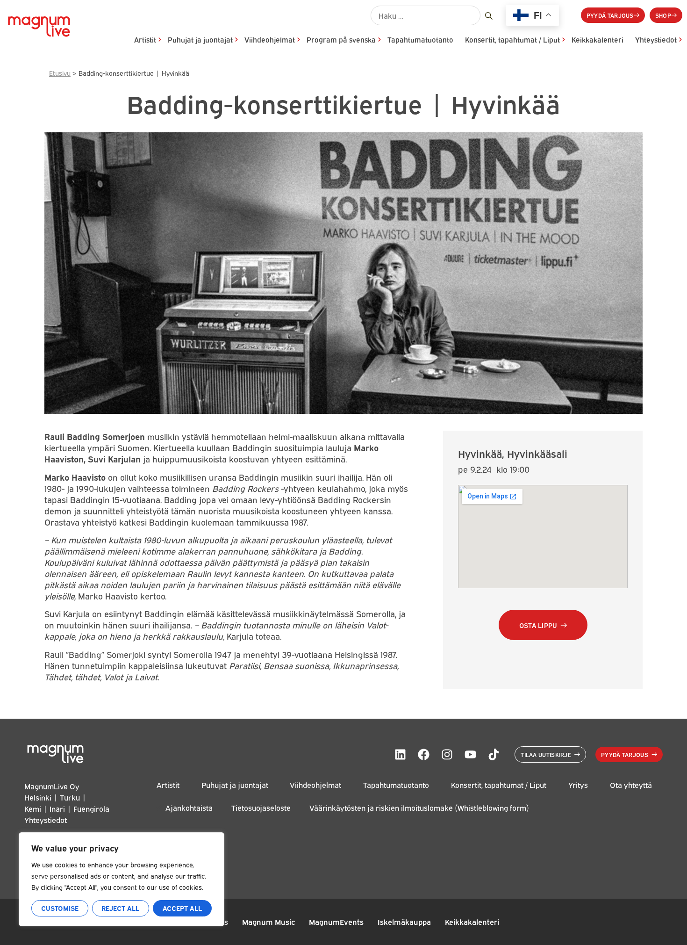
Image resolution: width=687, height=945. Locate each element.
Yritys (578, 784)
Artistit (145, 39)
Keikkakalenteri (597, 39)
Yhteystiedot (656, 39)
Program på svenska (341, 39)
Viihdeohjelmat (269, 39)
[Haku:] (425, 15)
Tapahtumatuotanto (420, 39)
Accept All (182, 907)
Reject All (120, 907)
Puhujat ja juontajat (200, 39)
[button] (543, 625)
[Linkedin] (400, 754)
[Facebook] (423, 754)
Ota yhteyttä (631, 784)
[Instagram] (446, 754)
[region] (121, 879)
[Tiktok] (493, 754)
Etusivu (60, 72)
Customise (60, 907)
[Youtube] (470, 754)
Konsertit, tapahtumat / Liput (512, 39)
